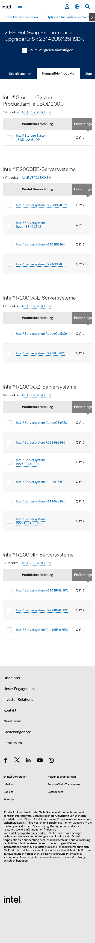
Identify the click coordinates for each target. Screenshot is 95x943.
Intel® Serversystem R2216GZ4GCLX (30, 462)
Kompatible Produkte (58, 73)
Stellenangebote (17, 732)
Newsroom (12, 721)
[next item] (92, 17)
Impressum (12, 743)
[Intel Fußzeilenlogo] (12, 899)
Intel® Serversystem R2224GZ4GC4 (41, 442)
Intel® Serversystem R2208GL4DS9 (41, 334)
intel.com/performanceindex (28, 833)
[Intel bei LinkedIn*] (28, 761)
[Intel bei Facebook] (5, 761)
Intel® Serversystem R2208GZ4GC (40, 482)
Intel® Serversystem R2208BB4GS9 (41, 205)
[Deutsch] (77, 6)
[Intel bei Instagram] (51, 761)
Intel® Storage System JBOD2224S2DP (32, 137)
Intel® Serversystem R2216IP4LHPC (42, 630)
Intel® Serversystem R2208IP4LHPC (42, 590)
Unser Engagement (19, 688)
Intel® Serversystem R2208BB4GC (40, 244)
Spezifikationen (20, 74)
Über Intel (11, 678)
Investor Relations (18, 699)
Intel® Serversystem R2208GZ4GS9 (41, 423)
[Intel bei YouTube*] (40, 761)
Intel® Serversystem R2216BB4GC (40, 264)
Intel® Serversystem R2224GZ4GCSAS (30, 521)
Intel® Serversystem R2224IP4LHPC (42, 610)
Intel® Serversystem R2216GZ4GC (40, 501)
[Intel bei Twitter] (17, 761)
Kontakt (9, 710)
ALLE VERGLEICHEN (36, 112)
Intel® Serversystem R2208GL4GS (40, 353)
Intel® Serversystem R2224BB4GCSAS (30, 225)
